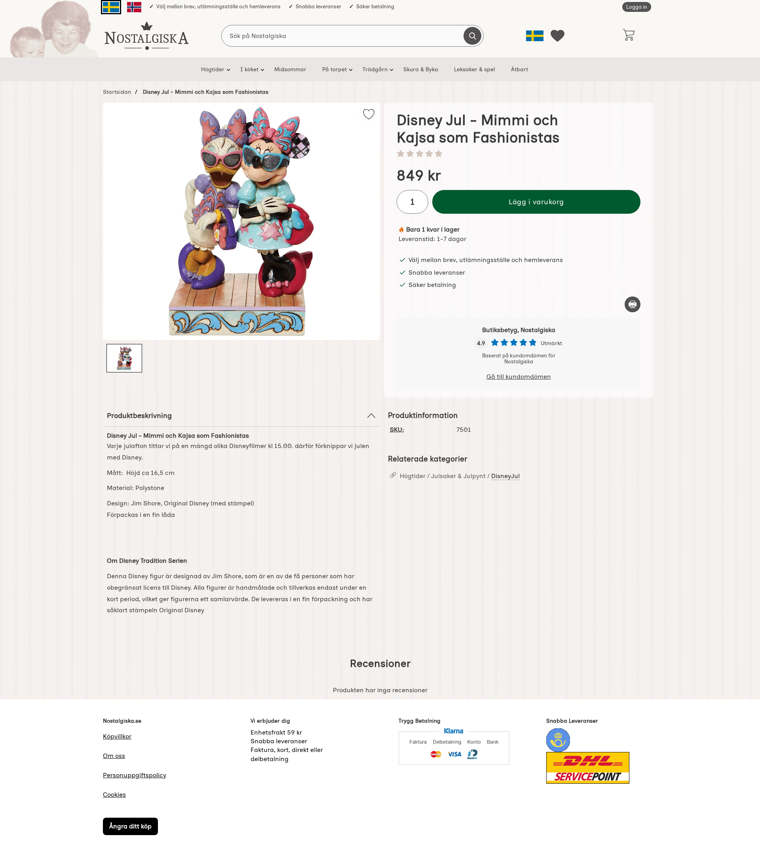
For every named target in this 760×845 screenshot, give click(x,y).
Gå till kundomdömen (518, 376)
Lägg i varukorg (536, 201)
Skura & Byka (420, 69)
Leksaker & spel (474, 69)
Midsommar (290, 69)
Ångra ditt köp (130, 826)
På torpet (334, 69)
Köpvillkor (117, 736)
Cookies (114, 794)
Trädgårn (375, 69)
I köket (249, 69)
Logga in (636, 7)
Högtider (212, 69)
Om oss (114, 756)
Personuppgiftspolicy (134, 775)
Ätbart (519, 69)
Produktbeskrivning (139, 415)
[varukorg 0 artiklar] (628, 35)
